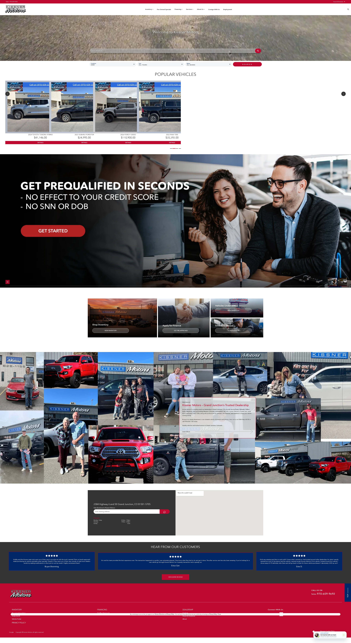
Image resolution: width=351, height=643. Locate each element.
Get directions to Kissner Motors (104, 508)
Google (11, 632)
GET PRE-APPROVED (181, 330)
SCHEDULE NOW (233, 330)
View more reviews (175, 577)
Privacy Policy (170, 614)
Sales (323, 593)
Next (342, 282)
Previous (333, 282)
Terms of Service (159, 614)
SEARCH (247, 64)
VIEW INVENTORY (111, 330)
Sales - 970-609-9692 (12, 1)
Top (348, 595)
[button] (314, 632)
